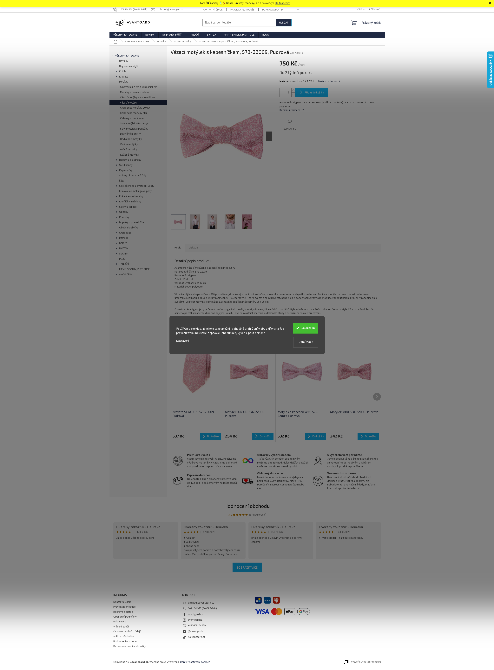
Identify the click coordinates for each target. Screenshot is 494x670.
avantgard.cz (195, 614)
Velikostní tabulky (123, 637)
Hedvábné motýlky (131, 139)
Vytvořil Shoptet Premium (366, 662)
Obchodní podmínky (125, 617)
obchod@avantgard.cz (201, 603)
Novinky (123, 61)
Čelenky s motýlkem (132, 118)
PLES (122, 259)
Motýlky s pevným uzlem (134, 92)
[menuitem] (125, 35)
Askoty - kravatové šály (132, 176)
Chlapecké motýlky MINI (134, 113)
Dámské (123, 238)
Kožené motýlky (129, 155)
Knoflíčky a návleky (130, 202)
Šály (121, 181)
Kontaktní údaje (213, 9)
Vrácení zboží (121, 627)
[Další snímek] (269, 136)
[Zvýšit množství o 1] (293, 90)
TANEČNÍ (124, 264)
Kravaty (123, 77)
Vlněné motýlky (129, 144)
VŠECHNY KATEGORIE (127, 56)
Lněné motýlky (128, 150)
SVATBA (123, 254)
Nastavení (182, 340)
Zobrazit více (247, 567)
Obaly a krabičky (128, 228)
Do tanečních (282, 3)
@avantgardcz (196, 631)
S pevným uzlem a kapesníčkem (138, 87)
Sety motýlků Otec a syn (134, 123)
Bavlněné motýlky (130, 134)
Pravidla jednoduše (242, 9)
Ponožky (124, 217)
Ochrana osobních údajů (127, 631)
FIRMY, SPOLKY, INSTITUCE (134, 269)
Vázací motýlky (128, 103)
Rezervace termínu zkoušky (129, 646)
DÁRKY (123, 243)
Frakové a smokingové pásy (135, 191)
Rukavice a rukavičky (131, 196)
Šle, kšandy (126, 165)
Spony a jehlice (128, 207)
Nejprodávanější (128, 66)
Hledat (283, 22)
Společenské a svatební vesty (136, 186)
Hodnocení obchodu (247, 506)
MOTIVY (123, 248)
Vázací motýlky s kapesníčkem (137, 97)
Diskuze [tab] (193, 248)
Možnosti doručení (329, 81)
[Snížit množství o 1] (293, 94)
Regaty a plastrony (130, 160)
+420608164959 (197, 625)
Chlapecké (125, 233)
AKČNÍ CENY (125, 274)
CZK (359, 9)
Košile (122, 71)
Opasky (123, 212)
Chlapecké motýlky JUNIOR (135, 108)
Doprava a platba (272, 9)
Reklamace (119, 622)
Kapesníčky (126, 170)
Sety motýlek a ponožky (134, 129)
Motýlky (123, 82)
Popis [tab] (178, 248)
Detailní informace (290, 110)
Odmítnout (306, 342)
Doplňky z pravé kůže (131, 222)
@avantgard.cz (196, 637)
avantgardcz (195, 620)
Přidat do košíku (314, 92)
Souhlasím (308, 328)
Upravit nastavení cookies (195, 662)
